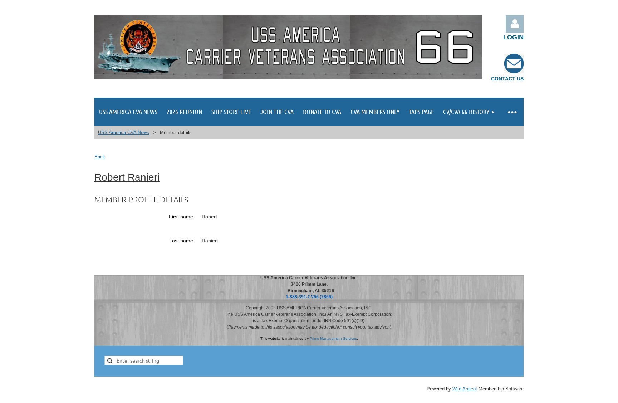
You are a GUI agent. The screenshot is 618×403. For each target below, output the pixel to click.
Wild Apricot (464, 389)
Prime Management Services (333, 338)
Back (99, 156)
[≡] (512, 112)
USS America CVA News (123, 132)
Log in (515, 24)
